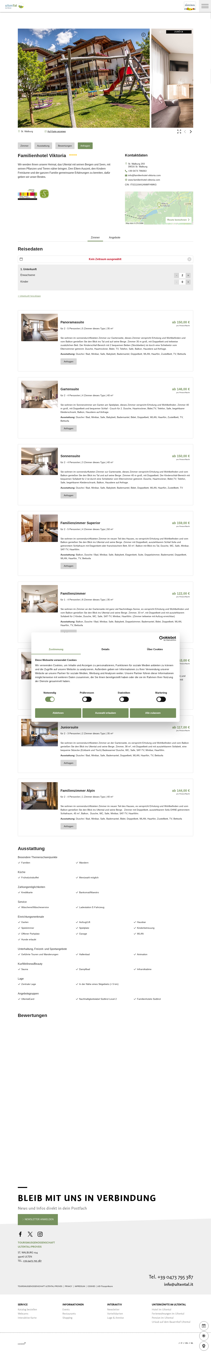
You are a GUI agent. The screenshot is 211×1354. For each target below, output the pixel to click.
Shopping (67, 1318)
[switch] (87, 699)
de (176, 1343)
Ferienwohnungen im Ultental (168, 1314)
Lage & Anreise (115, 1318)
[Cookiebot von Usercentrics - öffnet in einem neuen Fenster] (161, 638)
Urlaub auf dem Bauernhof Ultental (171, 1322)
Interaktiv (114, 1304)
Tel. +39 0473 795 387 (171, 1277)
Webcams (23, 1314)
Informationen (73, 1304)
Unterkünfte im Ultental (169, 1304)
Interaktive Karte (27, 1318)
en (186, 1343)
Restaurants (69, 1314)
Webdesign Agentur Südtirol (22, 1343)
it (181, 1343)
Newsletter (113, 1309)
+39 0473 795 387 (32, 1261)
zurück (178, 32)
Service (23, 1304)
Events (66, 1309)
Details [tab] (106, 649)
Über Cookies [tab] (155, 649)
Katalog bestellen (27, 1309)
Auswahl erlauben (105, 713)
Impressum (80, 1286)
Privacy (68, 1286)
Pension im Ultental (163, 1318)
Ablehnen (58, 713)
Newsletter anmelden (39, 1219)
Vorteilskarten (115, 1314)
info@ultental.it (178, 1284)
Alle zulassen (153, 713)
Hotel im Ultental (161, 1309)
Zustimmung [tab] (56, 649)
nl (192, 1343)
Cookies (91, 1286)
